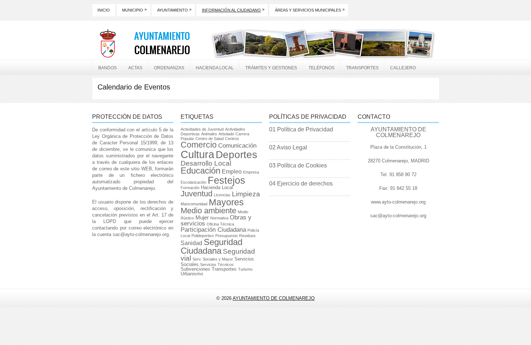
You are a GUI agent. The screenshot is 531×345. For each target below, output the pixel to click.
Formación (190, 187)
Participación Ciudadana (213, 229)
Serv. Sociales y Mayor (213, 259)
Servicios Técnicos (217, 264)
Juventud (196, 193)
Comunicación (237, 145)
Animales (209, 134)
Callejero (403, 67)
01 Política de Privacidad (301, 129)
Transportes (362, 67)
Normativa (219, 218)
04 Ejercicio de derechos (301, 183)
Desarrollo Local (206, 163)
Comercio (199, 144)
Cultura (197, 154)
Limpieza (246, 194)
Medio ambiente (208, 210)
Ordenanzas (169, 67)
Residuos (247, 235)
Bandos (107, 67)
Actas (135, 67)
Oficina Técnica (220, 224)
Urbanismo (192, 273)
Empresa (251, 172)
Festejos (226, 180)
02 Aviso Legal (288, 147)
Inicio (104, 10)
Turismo (245, 269)
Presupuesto (226, 235)
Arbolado (226, 134)
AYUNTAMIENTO (174, 9)
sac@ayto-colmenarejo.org (141, 234)
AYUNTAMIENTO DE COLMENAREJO (274, 298)
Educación (200, 170)
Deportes (236, 154)
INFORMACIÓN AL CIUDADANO (233, 9)
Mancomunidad (194, 204)
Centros (232, 138)
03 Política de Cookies (298, 165)
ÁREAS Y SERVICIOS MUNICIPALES (310, 9)
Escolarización (193, 182)
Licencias (222, 195)
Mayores (226, 202)
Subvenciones (195, 269)
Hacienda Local (215, 67)
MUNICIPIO (134, 9)
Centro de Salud (209, 138)
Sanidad (191, 243)
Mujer (202, 217)
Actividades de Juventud (202, 129)
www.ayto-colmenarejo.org (398, 202)
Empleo (232, 172)
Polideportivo (202, 235)
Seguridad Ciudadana (211, 246)
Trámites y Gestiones (271, 67)
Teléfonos (321, 67)
